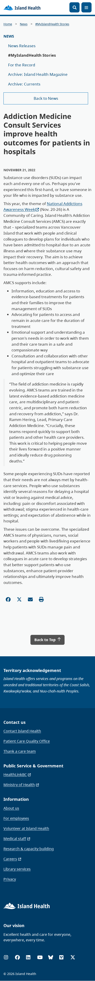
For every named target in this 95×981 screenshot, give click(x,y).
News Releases (22, 45)
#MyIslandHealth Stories (52, 24)
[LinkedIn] (28, 957)
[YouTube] (40, 957)
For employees (16, 818)
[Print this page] (41, 599)
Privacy (9, 879)
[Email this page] (30, 599)
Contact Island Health (22, 731)
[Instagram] (6, 957)
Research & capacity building (28, 848)
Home (7, 24)
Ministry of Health (19, 784)
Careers (10, 858)
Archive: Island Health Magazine (38, 74)
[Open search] (74, 7)
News (23, 24)
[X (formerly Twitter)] (72, 957)
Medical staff (14, 838)
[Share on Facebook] (8, 599)
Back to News (46, 98)
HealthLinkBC (15, 774)
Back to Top (45, 639)
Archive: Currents (24, 84)
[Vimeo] (61, 957)
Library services (17, 869)
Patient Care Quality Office (26, 741)
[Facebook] (17, 957)
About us (11, 808)
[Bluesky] (50, 957)
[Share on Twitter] (19, 599)
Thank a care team (19, 751)
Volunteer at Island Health (26, 828)
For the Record (21, 65)
